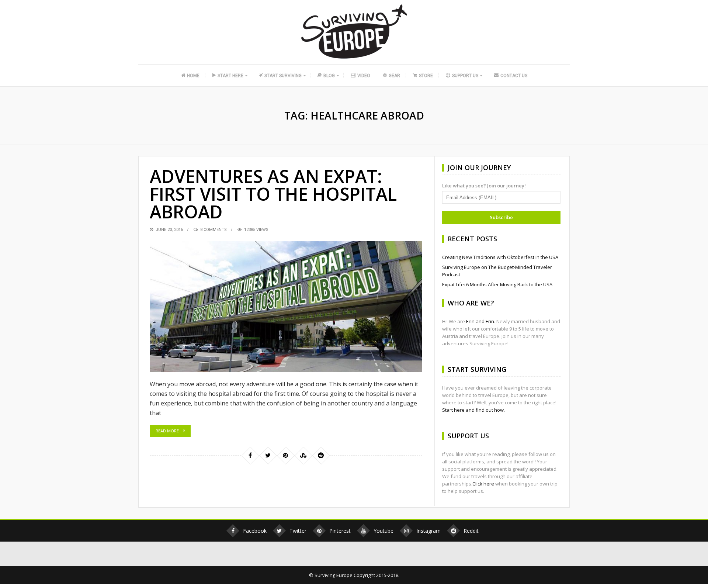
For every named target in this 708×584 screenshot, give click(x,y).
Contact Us (513, 75)
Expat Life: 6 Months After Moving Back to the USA (497, 284)
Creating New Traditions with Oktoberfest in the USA (500, 257)
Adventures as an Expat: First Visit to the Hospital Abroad (273, 194)
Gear (394, 75)
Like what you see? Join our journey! (484, 185)
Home (193, 75)
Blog (329, 75)
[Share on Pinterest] (285, 455)
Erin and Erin (480, 321)
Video (363, 75)
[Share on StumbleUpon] (303, 455)
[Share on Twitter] (268, 455)
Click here (483, 483)
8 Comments (213, 229)
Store (426, 75)
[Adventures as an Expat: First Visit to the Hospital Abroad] (286, 306)
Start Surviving (283, 75)
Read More (167, 430)
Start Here (230, 75)
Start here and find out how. (473, 410)
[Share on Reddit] (321, 455)
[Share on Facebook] (250, 455)
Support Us (465, 75)
